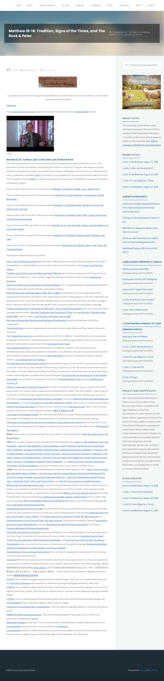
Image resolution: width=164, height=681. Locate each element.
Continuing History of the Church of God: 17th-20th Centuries (34, 520)
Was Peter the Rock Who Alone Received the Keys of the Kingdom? (37, 320)
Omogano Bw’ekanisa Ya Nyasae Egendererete (28, 528)
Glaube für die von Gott (83, 399)
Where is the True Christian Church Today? (26, 485)
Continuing (52, 343)
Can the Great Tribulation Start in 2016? (53, 316)
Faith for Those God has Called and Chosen (26, 387)
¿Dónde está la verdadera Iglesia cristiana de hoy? (65, 497)
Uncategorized (120, 32)
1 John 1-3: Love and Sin (133, 367)
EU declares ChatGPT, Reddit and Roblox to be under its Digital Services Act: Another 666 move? (141, 207)
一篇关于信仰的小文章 (62, 410)
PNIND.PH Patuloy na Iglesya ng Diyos (24, 614)
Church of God (22, 111)
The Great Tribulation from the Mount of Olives (51, 312)
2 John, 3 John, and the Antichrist (137, 168)
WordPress (153, 670)
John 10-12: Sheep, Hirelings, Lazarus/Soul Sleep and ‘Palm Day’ (36, 477)
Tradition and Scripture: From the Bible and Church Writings (34, 273)
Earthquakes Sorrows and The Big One (139, 279)
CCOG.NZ (11, 599)
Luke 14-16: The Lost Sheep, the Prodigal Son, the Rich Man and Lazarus (74, 457)
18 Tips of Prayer (129, 377)
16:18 (37, 175)
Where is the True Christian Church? (80, 493)
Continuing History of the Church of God (25, 508)
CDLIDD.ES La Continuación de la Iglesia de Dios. (28, 606)
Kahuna (142, 670)
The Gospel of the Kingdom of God (22, 414)
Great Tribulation (55, 355)
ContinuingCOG (81, 111)
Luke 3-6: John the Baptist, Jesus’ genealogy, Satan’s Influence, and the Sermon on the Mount (61, 446)
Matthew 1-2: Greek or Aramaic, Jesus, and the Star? (76, 189)
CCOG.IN (10, 579)
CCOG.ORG (11, 532)
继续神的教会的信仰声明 (26, 575)
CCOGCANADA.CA (14, 602)
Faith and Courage (76, 406)
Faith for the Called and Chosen (21, 406)
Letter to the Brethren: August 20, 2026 (140, 174)
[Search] (126, 65)
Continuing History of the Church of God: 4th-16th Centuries (70, 516)
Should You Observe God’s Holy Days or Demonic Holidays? (33, 285)
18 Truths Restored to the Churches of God (26, 363)
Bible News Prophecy (16, 622)
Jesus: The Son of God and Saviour (22, 261)
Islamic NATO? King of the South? (137, 289)
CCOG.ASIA (11, 559)
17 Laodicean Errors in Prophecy (30, 359)
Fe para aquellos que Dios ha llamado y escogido (39, 399)
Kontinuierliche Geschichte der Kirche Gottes (67, 524)
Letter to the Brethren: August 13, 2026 (140, 186)
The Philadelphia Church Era (19, 336)
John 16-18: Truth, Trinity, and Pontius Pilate (33, 481)
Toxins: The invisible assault (135, 309)
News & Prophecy (135, 196)
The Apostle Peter (15, 328)
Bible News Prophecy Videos (143, 261)
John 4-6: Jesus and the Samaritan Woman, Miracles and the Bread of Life (71, 473)
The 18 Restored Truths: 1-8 (71, 379)
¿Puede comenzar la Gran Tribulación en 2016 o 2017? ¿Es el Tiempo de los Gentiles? (45, 308)
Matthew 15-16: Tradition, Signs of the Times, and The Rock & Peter (40, 159)
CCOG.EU (11, 587)
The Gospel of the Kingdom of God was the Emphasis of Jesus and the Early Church (44, 422)
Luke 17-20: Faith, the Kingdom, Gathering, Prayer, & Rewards (35, 461)
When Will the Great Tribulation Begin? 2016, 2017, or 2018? (33, 293)
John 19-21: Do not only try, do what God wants (80, 481)
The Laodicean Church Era (18, 347)
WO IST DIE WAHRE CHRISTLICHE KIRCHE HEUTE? (46, 500)
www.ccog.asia (39, 567)
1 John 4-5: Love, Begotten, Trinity (138, 180)
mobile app (62, 626)
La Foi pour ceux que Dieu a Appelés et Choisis (50, 402)
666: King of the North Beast (135, 336)
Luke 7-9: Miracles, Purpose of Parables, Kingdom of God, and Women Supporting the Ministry (49, 449)
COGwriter (11, 105)
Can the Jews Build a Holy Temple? (138, 299)
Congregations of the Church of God (28, 552)
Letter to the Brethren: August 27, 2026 (140, 161)
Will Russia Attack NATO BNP (135, 269)
